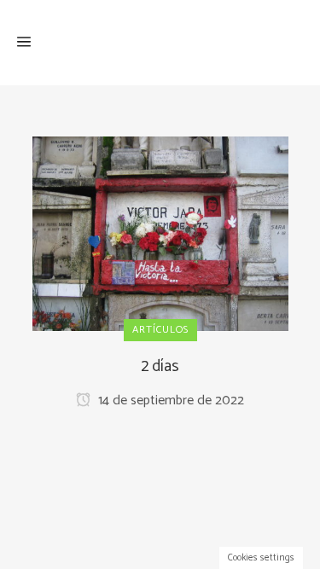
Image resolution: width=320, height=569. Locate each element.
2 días (160, 366)
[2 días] (160, 233)
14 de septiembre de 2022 (169, 400)
